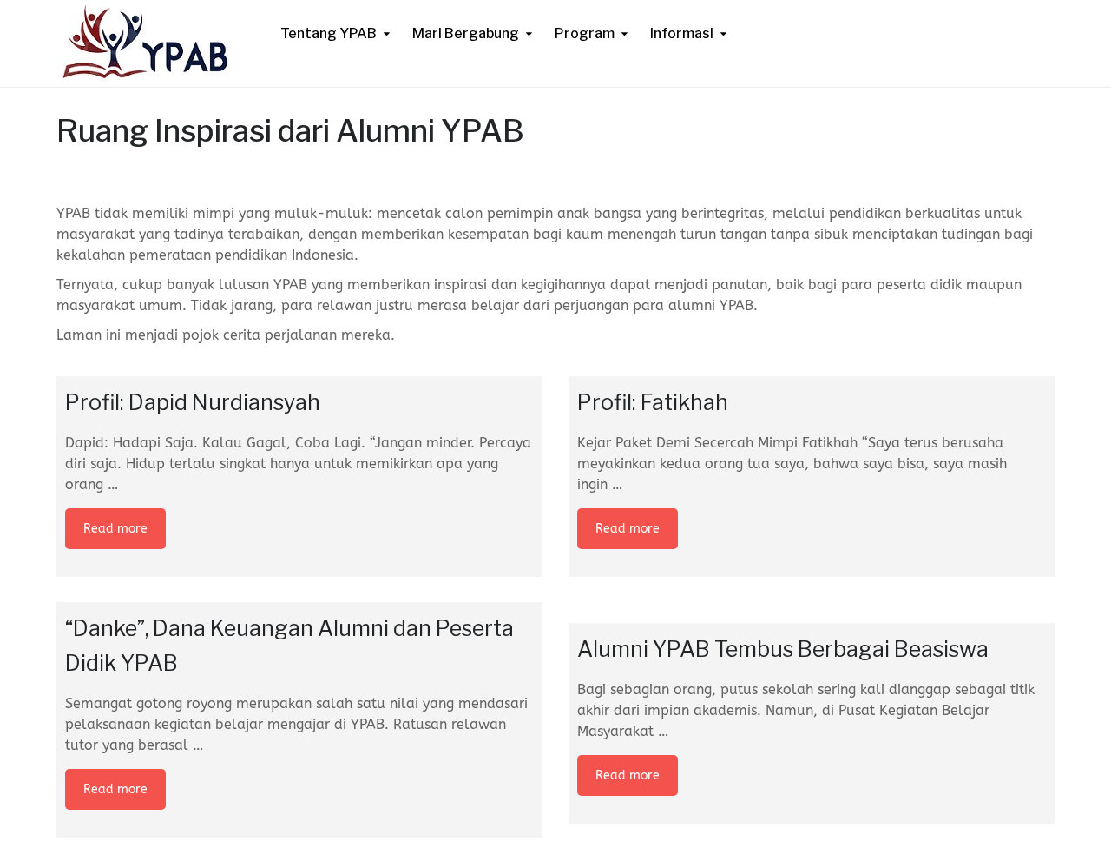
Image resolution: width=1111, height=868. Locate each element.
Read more (115, 528)
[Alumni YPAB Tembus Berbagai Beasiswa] (812, 612)
